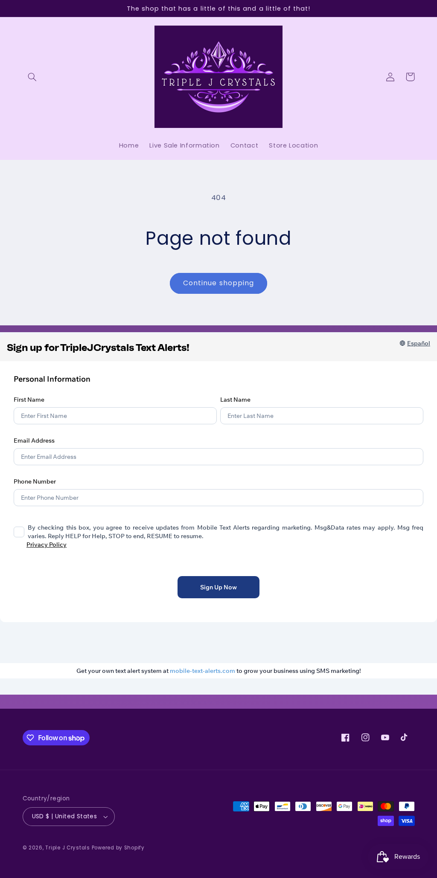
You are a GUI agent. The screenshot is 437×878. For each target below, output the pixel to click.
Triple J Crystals (67, 847)
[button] (32, 77)
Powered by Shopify (118, 847)
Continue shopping (218, 283)
